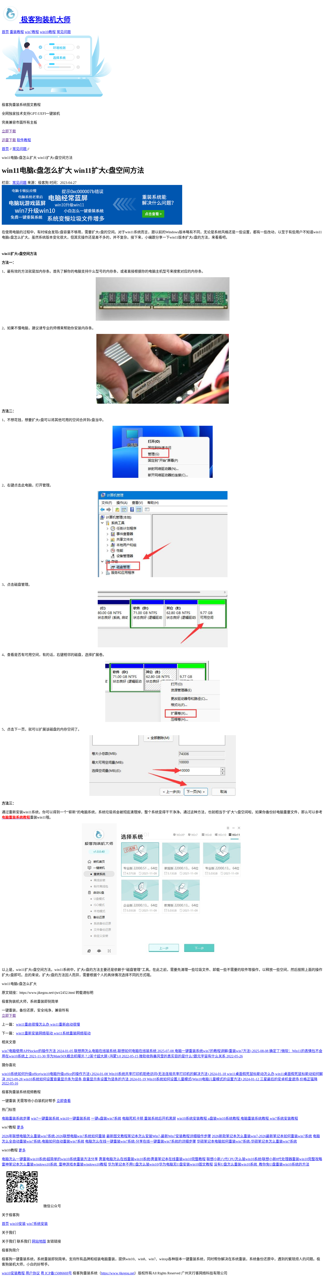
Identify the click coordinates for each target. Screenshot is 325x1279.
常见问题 (64, 32)
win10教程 (48, 32)
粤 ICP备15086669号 (56, 1273)
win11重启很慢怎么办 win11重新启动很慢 (48, 1024)
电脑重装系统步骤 (16, 1118)
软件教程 (24, 140)
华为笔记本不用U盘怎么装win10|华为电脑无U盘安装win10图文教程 (160, 1164)
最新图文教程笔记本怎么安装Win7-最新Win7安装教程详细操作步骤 (158, 1136)
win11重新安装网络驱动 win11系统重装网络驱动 (53, 1033)
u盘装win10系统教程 (224, 1118)
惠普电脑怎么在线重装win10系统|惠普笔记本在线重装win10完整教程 (152, 1159)
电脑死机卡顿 (133, 1118)
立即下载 (9, 131)
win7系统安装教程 (284, 1118)
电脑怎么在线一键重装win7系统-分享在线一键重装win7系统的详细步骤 (140, 1141)
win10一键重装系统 (75, 1118)
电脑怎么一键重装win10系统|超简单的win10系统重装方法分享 (50, 1159)
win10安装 (18, 1224)
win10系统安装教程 (192, 1118)
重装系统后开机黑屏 (160, 1118)
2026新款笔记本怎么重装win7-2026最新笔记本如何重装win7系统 (262, 1136)
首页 (5, 32)
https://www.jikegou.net (117, 1273)
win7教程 (32, 32)
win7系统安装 (37, 1224)
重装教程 (17, 32)
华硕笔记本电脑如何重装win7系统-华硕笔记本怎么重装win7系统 (247, 1141)
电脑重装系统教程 (255, 1118)
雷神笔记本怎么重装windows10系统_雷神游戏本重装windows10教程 (54, 1164)
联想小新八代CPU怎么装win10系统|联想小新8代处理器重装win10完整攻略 (264, 1159)
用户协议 (33, 1273)
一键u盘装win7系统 (106, 1118)
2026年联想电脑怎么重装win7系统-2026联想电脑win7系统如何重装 (53, 1136)
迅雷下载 (9, 140)
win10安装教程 (13, 1273)
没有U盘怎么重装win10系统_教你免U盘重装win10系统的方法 (261, 1164)
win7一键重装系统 (45, 1118)
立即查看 (64, 1101)
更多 (20, 1127)
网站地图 (39, 1241)
